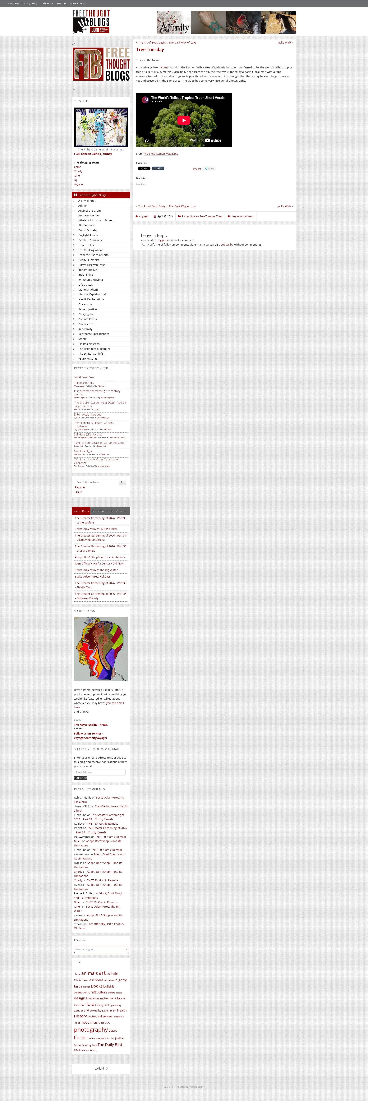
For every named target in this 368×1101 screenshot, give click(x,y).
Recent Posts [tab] (81, 511)
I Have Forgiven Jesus (91, 265)
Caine (77, 167)
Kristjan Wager (104, 466)
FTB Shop (62, 3)
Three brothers (84, 382)
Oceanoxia (85, 304)
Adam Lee (106, 429)
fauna (121, 998)
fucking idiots (102, 1005)
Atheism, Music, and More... (96, 220)
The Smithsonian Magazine (160, 153)
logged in (164, 240)
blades (86, 986)
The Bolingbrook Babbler (94, 349)
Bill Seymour (86, 225)
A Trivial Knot (86, 200)
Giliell (77, 175)
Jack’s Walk (284, 42)
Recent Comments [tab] (102, 511)
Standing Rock (89, 1045)
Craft (92, 992)
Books (97, 986)
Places (185, 216)
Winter (93, 1049)
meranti (164, 67)
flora (89, 1004)
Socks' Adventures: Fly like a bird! (96, 529)
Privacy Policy (29, 3)
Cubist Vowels (87, 230)
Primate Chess (87, 319)
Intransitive (85, 274)
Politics (81, 1037)
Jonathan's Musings (91, 279)
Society (77, 1045)
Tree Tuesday (207, 216)
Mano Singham (88, 289)
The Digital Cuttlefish (91, 353)
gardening (116, 1005)
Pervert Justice (87, 309)
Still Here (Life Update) (88, 434)
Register (80, 487)
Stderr (82, 339)
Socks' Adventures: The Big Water (96, 570)
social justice (115, 1038)
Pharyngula (85, 314)
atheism (109, 980)
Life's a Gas (85, 284)
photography (91, 1029)
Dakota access (115, 992)
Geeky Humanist (88, 260)
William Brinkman (117, 437)
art (102, 973)
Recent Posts (77, 3)
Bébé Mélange (103, 417)
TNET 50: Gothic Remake (102, 823)
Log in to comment (243, 216)
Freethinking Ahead (91, 250)
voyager (79, 184)
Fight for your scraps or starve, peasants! (99, 442)
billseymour (104, 454)
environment (108, 998)
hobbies (92, 1016)
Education (92, 998)
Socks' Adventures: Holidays (93, 576)
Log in (78, 492)
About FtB (13, 3)
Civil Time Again (83, 451)
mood (85, 1022)
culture (102, 992)
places (113, 1031)
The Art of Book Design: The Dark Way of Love (167, 42)
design (79, 998)
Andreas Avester (88, 215)
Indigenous (105, 1016)
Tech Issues (46, 3)
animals (89, 973)
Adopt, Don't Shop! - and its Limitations (100, 557)
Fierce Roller (86, 245)
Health (122, 1010)
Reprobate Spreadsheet (93, 334)
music (95, 1022)
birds (78, 986)
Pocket (197, 169)
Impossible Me (87, 270)
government (109, 1010)
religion (93, 1038)
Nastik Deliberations (91, 299)
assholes (96, 980)
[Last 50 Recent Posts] (84, 376)
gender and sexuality (87, 1010)
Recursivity (85, 329)
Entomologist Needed (88, 414)
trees (77, 1050)
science (102, 1038)
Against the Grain (89, 210)
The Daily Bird (110, 1044)
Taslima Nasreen (89, 344)
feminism (79, 1005)
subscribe (227, 244)
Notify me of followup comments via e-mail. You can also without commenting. (204, 244)
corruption (81, 992)
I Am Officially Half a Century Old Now (99, 563)
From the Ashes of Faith (93, 255)
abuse (77, 974)
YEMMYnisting (87, 358)
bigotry (121, 980)
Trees (219, 216)
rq (75, 180)
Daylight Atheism (89, 235)
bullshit (108, 986)
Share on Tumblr (158, 168)
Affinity (82, 205)
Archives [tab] (121, 511)
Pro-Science (85, 324)
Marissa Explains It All (92, 294)
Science (194, 216)
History (80, 1016)
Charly (78, 171)
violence (84, 1049)
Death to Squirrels (90, 240)
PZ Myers (101, 386)
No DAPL (105, 1022)
